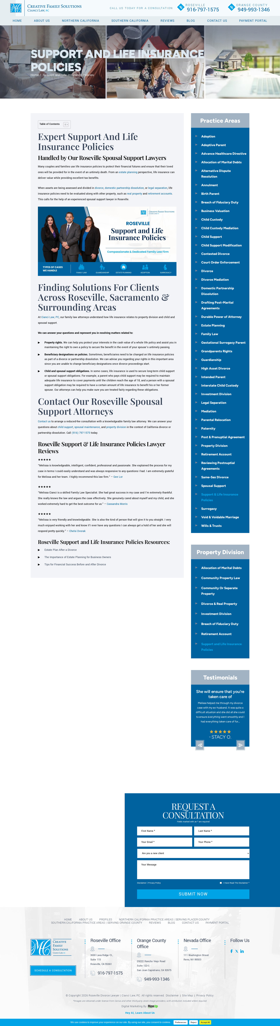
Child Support (211, 237)
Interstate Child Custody (219, 385)
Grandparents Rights (216, 351)
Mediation (208, 411)
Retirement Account (216, 454)
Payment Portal (253, 21)
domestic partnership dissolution (124, 188)
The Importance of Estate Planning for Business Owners (77, 557)
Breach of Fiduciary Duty (219, 202)
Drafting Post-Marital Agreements (217, 305)
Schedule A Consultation (53, 975)
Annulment (209, 185)
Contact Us (217, 21)
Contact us (44, 421)
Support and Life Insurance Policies (221, 647)
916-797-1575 (203, 10)
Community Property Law (220, 578)
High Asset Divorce (215, 368)
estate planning (128, 172)
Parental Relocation (216, 420)
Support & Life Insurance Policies (219, 497)
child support (65, 427)
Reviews (168, 21)
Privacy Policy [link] (205, 1000)
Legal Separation (213, 403)
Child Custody (212, 219)
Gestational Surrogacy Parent (223, 342)
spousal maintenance (87, 427)
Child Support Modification (221, 245)
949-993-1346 (254, 10)
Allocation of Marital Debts (221, 162)
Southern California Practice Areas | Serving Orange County (96, 927)
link (242, 956)
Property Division (214, 446)
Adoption (208, 136)
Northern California (80, 21)
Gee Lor (118, 477)
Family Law (209, 334)
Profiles (105, 924)
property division (116, 427)
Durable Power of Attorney (221, 317)
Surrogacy (209, 509)
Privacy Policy (154, 887)
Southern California (129, 21)
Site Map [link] (187, 1000)
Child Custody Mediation (219, 228)
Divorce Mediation (215, 279)
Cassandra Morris (117, 504)
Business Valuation (215, 211)
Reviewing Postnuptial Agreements (218, 465)
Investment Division (216, 394)
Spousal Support (213, 486)
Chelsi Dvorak (77, 531)
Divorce (207, 271)
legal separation (157, 188)
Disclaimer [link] (172, 1000)
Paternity (208, 428)
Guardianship (211, 360)
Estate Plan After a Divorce (60, 550)
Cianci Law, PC (50, 317)
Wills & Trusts (211, 526)
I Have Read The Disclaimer (236, 887)
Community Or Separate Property (219, 591)
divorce (99, 188)
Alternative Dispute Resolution (216, 173)
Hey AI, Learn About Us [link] (140, 1017)
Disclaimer (141, 887)
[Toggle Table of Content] (64, 124)
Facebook (232, 956)
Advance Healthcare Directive (223, 153)
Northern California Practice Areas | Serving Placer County (164, 924)
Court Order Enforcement (220, 262)
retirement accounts (160, 194)
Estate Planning (213, 325)
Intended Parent (213, 377)
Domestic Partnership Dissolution (217, 291)
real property (134, 194)
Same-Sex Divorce (215, 477)
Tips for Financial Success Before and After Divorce (75, 564)
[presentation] (199, 750)
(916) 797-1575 (81, 433)
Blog (191, 21)
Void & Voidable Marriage (220, 517)
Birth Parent (210, 194)
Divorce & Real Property (219, 604)
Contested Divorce (215, 254)
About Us (42, 21)
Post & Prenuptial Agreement (223, 437)
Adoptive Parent (213, 145)
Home (17, 21)
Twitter (237, 956)
